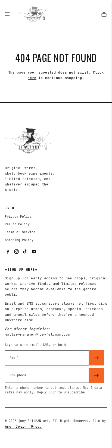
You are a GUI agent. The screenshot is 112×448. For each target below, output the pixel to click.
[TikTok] (25, 251)
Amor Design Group (23, 426)
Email (15, 349)
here (32, 77)
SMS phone (20, 367)
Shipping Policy (19, 240)
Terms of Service (20, 232)
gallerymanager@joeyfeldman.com (37, 334)
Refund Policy (17, 224)
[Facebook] (7, 251)
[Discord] (33, 251)
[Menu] (10, 14)
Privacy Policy (18, 216)
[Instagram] (16, 251)
